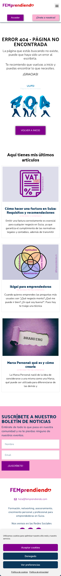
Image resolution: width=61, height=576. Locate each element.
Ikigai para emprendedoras (30, 286)
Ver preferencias (30, 564)
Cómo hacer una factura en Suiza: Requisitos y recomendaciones (30, 210)
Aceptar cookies (30, 547)
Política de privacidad (38, 572)
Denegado (30, 556)
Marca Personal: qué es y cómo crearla (30, 364)
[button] (56, 5)
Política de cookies (19, 572)
